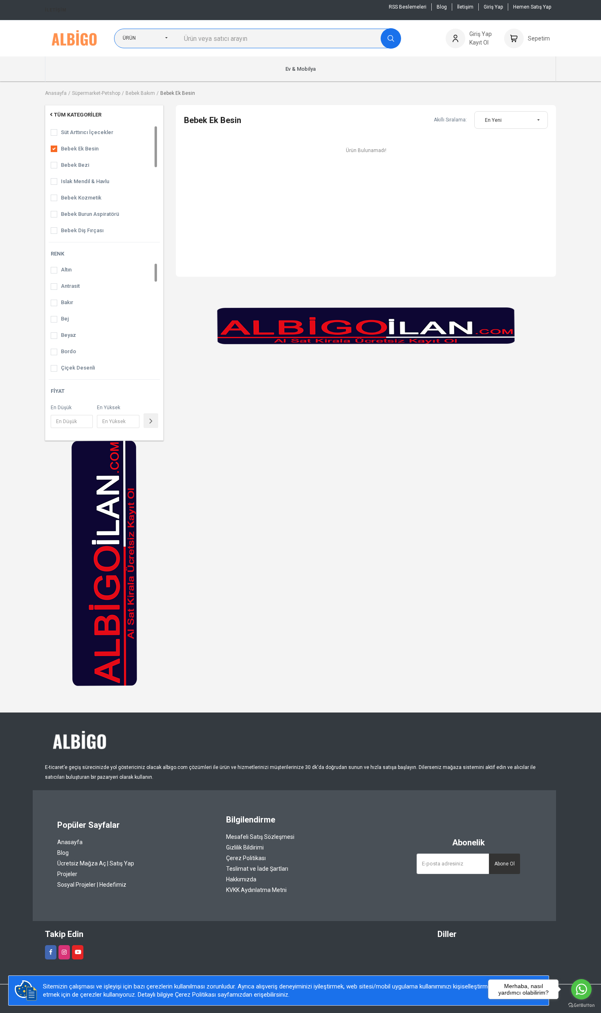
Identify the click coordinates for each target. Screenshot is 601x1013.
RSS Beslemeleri (407, 7)
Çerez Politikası (246, 858)
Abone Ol (504, 864)
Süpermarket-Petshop (96, 93)
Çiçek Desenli (78, 368)
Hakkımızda (241, 879)
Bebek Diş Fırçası (82, 230)
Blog (442, 7)
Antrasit (70, 286)
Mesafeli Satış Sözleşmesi (260, 837)
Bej (65, 319)
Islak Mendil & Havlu (85, 181)
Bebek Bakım (140, 93)
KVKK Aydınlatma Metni (256, 890)
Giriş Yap (493, 7)
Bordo (68, 351)
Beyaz (68, 335)
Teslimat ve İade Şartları (257, 868)
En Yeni (493, 120)
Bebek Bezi (75, 165)
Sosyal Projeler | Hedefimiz (91, 884)
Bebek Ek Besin (177, 93)
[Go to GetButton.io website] (581, 1004)
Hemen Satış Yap (532, 7)
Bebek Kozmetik (81, 198)
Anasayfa (56, 93)
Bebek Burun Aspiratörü (90, 214)
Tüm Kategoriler (77, 115)
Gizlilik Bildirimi (245, 847)
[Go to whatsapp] (581, 989)
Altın (66, 270)
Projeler (67, 874)
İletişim (56, 10)
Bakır (67, 302)
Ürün (129, 38)
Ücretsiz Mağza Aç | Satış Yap (95, 863)
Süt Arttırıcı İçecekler (87, 132)
